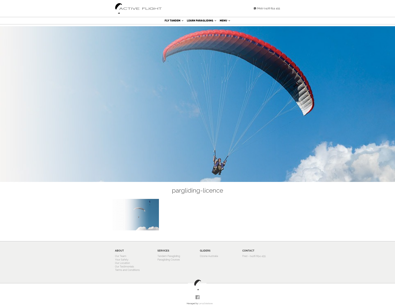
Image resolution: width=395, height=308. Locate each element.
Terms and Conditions (127, 269)
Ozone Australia (209, 256)
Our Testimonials (124, 266)
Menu (223, 20)
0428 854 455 (258, 256)
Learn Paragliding (200, 20)
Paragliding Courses (168, 259)
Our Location (122, 263)
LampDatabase (206, 303)
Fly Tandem (172, 20)
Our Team (120, 256)
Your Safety (121, 259)
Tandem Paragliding (168, 256)
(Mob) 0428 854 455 (268, 8)
